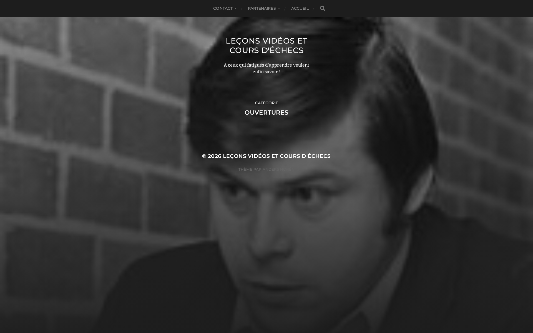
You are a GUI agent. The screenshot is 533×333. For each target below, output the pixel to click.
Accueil (300, 8)
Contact (223, 8)
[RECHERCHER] (322, 8)
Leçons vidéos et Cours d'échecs (266, 45)
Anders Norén (279, 169)
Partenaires (262, 8)
